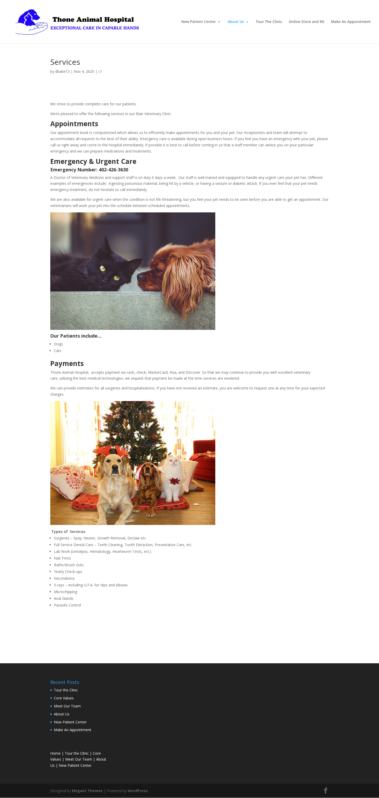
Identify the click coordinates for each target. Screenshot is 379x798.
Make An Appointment (351, 22)
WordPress (138, 790)
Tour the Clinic (66, 690)
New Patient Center (198, 22)
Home (55, 753)
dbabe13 (62, 71)
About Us (236, 22)
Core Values (64, 698)
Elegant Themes (87, 790)
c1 (100, 71)
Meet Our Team (67, 706)
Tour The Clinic (269, 22)
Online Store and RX (306, 22)
